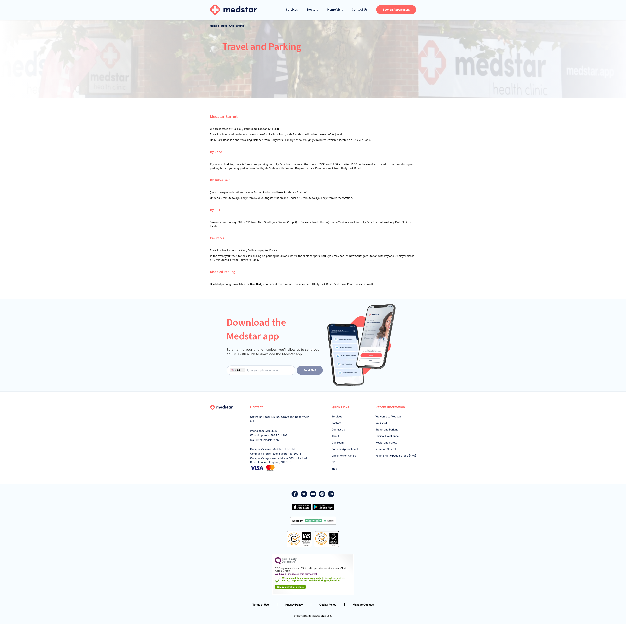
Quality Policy (327, 604)
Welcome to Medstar (388, 416)
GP (333, 462)
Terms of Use (260, 604)
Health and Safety (386, 442)
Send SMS (310, 370)
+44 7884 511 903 (275, 435)
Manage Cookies (363, 604)
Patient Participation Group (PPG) (395, 455)
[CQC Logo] (286, 563)
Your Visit (381, 423)
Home (213, 25)
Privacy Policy (294, 604)
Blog (334, 468)
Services (292, 9)
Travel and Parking (386, 429)
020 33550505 (268, 430)
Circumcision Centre (344, 455)
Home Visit (335, 9)
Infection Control (385, 449)
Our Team (337, 442)
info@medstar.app (267, 440)
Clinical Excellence (387, 436)
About (335, 436)
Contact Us (359, 9)
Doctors (312, 9)
